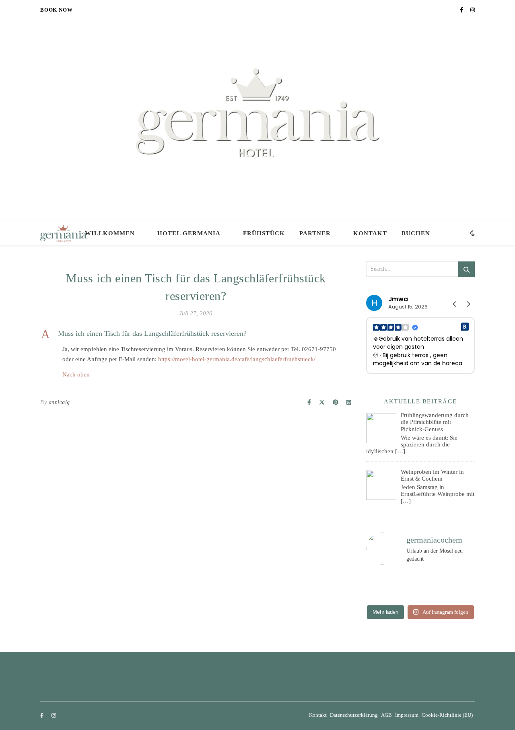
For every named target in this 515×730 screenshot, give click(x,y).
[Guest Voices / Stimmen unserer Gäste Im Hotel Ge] (445, 593)
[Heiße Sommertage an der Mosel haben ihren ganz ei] (409, 577)
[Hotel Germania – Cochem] (257, 112)
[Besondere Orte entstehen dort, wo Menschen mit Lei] (409, 585)
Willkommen (110, 233)
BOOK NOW (56, 10)
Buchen (416, 233)
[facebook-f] (462, 10)
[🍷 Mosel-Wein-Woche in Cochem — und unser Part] (445, 577)
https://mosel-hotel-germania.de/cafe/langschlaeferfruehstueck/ (236, 359)
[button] (195, 333)
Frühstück (264, 233)
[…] (400, 451)
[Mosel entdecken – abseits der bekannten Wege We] (372, 577)
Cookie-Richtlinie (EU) (447, 715)
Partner (315, 233)
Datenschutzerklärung (354, 715)
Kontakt (370, 233)
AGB (386, 715)
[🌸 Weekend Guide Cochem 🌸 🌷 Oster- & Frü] (372, 593)
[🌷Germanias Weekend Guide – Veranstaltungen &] (445, 585)
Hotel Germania (188, 233)
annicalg (59, 402)
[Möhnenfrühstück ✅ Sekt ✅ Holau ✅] (409, 593)
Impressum (406, 715)
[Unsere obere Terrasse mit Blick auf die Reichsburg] (372, 585)
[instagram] (472, 10)
